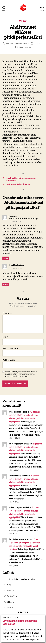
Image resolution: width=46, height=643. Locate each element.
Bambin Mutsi (12, 596)
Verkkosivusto (8, 360)
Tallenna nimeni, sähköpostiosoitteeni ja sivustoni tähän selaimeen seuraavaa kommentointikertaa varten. (21, 374)
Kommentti (7, 313)
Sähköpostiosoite (10, 348)
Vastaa (5, 258)
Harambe (10, 590)
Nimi (5, 337)
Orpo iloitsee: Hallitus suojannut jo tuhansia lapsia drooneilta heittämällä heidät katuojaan (24, 544)
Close (44, 616)
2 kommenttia (25, 47)
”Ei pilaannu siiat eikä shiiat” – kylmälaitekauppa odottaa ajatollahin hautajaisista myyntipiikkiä (24, 416)
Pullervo (10, 607)
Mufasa (9, 584)
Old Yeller (10, 601)
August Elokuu (22, 43)
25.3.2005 (38, 43)
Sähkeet (23, 21)
